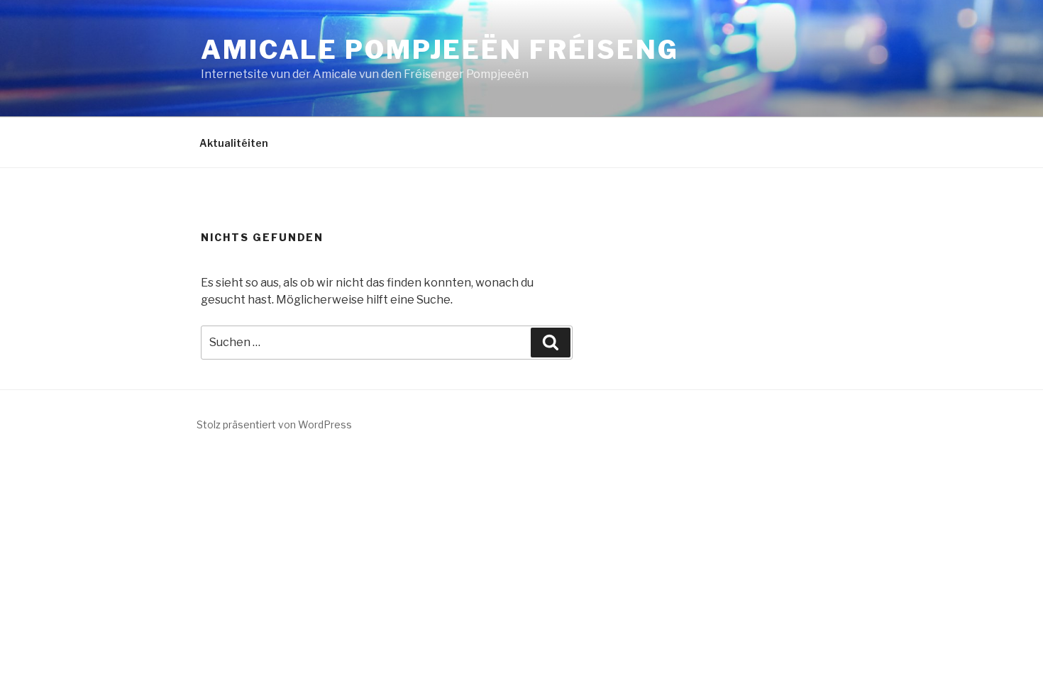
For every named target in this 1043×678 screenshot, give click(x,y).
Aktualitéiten (233, 143)
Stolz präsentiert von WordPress (274, 424)
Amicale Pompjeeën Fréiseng (440, 49)
